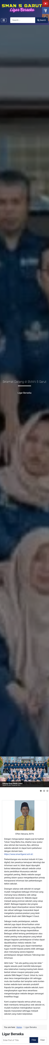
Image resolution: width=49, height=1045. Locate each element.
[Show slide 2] (44, 791)
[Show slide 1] (41, 791)
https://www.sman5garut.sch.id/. (19, 854)
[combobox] (22, 20)
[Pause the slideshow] (41, 771)
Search (43, 20)
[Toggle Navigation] (4, 20)
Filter (34, 1040)
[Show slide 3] (47, 791)
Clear (42, 1040)
